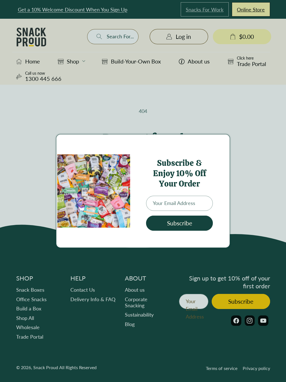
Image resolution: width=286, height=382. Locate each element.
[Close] (224, 140)
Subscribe (179, 223)
